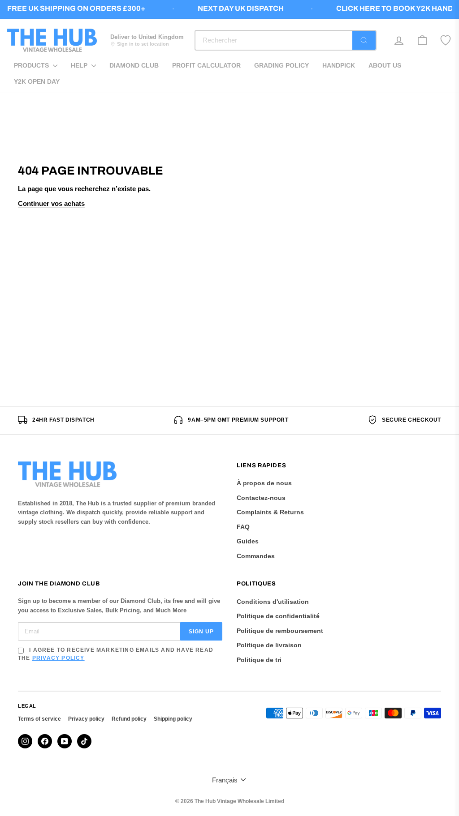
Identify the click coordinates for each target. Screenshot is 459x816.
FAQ (243, 526)
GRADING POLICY (281, 65)
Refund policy (129, 719)
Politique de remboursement (280, 630)
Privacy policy (86, 719)
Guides (248, 541)
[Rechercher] (364, 40)
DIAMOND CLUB (134, 65)
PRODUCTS (32, 65)
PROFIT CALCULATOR (206, 65)
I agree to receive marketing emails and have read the (115, 654)
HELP (80, 65)
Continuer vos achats (51, 203)
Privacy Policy (58, 658)
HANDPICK (338, 65)
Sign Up (201, 631)
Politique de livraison (269, 645)
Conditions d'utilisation (273, 601)
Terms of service (39, 719)
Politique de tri (259, 659)
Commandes (256, 556)
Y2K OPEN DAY (37, 81)
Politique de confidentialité (278, 615)
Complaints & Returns (270, 512)
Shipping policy (173, 719)
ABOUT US (384, 65)
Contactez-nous (261, 497)
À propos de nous (264, 483)
